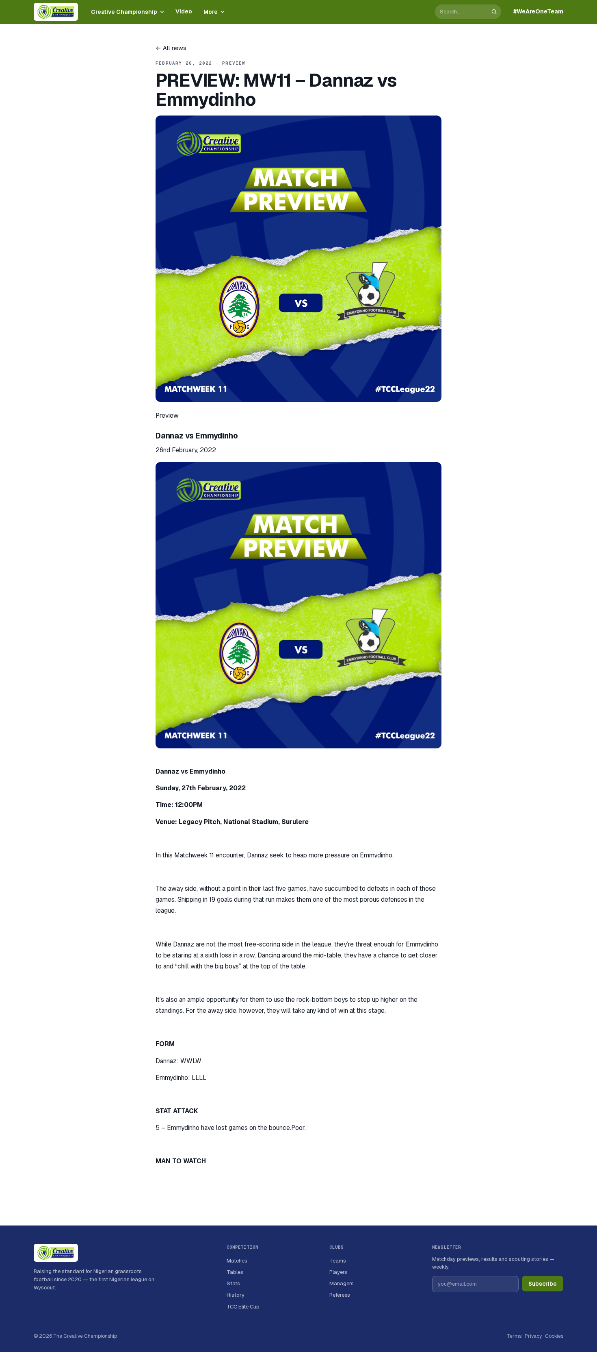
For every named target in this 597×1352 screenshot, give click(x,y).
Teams (337, 1260)
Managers (341, 1283)
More (210, 11)
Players (338, 1272)
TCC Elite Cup (243, 1306)
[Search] (494, 11)
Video (183, 11)
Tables (235, 1272)
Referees (339, 1294)
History (235, 1294)
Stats (233, 1283)
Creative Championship (124, 11)
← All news (171, 48)
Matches (237, 1260)
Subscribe (542, 1283)
